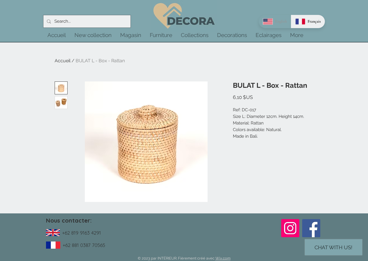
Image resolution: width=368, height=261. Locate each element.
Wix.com (223, 258)
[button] (93, 35)
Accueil (62, 60)
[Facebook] (311, 228)
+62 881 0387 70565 (84, 245)
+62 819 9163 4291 (81, 233)
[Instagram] (290, 228)
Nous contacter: (69, 220)
